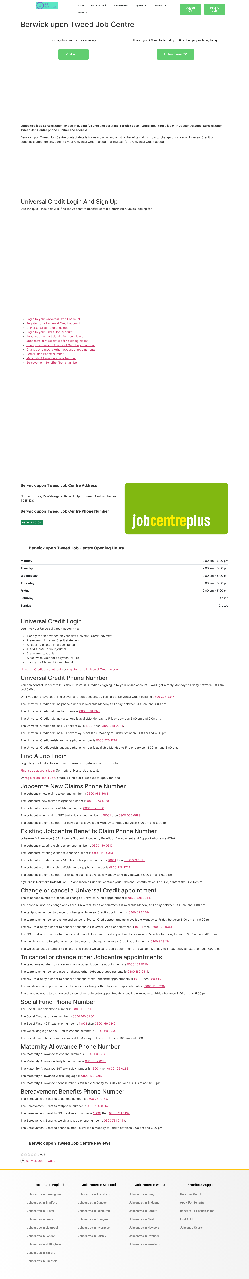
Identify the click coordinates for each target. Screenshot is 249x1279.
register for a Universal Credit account (93, 669)
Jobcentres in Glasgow (93, 1219)
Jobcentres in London (41, 1236)
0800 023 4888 (98, 801)
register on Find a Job (40, 778)
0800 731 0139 (97, 1098)
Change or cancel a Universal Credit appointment (60, 345)
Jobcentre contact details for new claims (54, 336)
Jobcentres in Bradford (42, 1202)
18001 (89, 726)
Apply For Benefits (192, 1202)
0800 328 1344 (89, 711)
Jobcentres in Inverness (94, 1227)
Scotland (158, 5)
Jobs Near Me (120, 5)
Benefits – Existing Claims (197, 1211)
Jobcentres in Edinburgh (94, 1211)
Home (81, 5)
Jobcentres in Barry (142, 1194)
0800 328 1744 (106, 740)
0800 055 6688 (98, 793)
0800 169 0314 (102, 853)
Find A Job (187, 1219)
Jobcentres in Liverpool (42, 1227)
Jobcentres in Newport (144, 1227)
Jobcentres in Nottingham (44, 1244)
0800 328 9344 (163, 696)
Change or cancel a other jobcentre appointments (60, 349)
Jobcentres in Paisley (92, 1236)
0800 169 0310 (102, 845)
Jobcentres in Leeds (40, 1219)
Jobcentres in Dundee (92, 1202)
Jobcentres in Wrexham (144, 1244)
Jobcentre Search (191, 1227)
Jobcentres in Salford (41, 1252)
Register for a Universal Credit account (53, 323)
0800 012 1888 (93, 808)
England (139, 5)
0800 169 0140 (82, 1009)
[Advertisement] (124, 97)
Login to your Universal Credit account (53, 319)
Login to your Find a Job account (49, 332)
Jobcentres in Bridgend (144, 1202)
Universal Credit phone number (47, 327)
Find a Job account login (38, 770)
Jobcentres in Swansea (144, 1236)
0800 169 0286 (83, 1016)
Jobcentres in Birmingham (44, 1194)
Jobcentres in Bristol (40, 1211)
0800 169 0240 (105, 1031)
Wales (81, 12)
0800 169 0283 (95, 1054)
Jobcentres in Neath (142, 1219)
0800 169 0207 (154, 986)
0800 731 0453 (114, 1120)
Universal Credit (98, 5)
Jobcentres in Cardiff (143, 1211)
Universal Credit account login (42, 669)
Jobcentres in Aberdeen (94, 1194)
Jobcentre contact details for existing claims (57, 341)
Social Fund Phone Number (45, 354)
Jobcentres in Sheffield (42, 1261)
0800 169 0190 (31, 522)
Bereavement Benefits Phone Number (52, 362)
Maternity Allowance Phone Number (51, 358)
